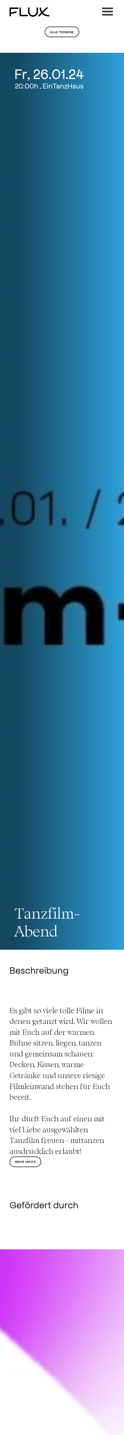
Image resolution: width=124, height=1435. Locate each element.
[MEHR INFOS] (25, 1175)
